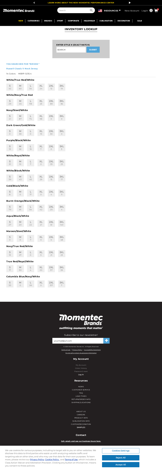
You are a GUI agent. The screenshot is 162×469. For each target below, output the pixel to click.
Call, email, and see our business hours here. (81, 441)
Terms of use (65, 350)
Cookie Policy (52, 459)
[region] (81, 457)
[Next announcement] (129, 2)
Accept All (120, 464)
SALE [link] (139, 21)
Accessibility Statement (92, 350)
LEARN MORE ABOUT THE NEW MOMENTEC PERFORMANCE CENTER (81, 3)
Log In (81, 375)
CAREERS (81, 415)
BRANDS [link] (48, 21)
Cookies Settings (120, 450)
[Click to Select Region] (100, 10)
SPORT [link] (60, 21)
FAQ (81, 393)
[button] (92, 10)
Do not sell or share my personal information (81, 353)
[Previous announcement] (33, 2)
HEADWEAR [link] (89, 21)
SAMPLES (81, 427)
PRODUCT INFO (81, 418)
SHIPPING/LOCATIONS (81, 402)
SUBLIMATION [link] (106, 21)
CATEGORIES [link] (34, 21)
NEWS (81, 387)
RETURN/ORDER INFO (81, 399)
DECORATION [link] (124, 21)
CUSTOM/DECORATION (81, 424)
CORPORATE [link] (73, 21)
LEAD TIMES (81, 396)
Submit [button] (93, 49)
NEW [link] (21, 21)
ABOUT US (81, 411)
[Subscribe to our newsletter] (106, 341)
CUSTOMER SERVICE (81, 390)
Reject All (121, 457)
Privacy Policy (77, 350)
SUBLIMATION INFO (81, 421)
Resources (111, 10)
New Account (132, 10)
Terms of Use (71, 459)
